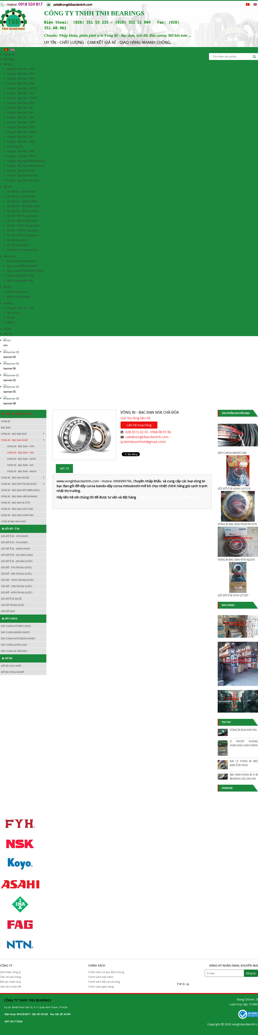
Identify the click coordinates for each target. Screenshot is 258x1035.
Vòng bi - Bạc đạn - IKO (20, 93)
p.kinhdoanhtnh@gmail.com (143, 441)
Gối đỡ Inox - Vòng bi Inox (22, 250)
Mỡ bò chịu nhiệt (17, 292)
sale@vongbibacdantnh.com (147, 437)
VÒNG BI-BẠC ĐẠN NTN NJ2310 (236, 559)
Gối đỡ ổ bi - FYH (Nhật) (21, 196)
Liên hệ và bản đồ (10, 986)
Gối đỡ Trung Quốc (18, 245)
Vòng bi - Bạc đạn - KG (20, 107)
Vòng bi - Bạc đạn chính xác (23, 180)
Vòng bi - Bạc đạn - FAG (20, 69)
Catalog (7, 303)
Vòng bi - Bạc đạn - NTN (21, 78)
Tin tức (7, 329)
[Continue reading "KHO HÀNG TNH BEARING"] (238, 623)
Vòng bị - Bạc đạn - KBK (20, 151)
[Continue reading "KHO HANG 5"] (238, 661)
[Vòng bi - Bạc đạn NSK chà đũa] (84, 434)
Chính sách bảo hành (100, 977)
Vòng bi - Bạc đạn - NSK (20, 83)
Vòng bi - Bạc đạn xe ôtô (21, 170)
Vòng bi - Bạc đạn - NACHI (22, 98)
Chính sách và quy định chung (106, 972)
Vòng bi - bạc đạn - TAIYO (22, 156)
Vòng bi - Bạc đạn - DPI (20, 112)
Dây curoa (9, 256)
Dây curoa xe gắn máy (20, 280)
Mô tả (64, 468)
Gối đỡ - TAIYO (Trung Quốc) (23, 225)
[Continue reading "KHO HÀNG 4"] (238, 698)
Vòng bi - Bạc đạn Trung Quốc (19, 483)
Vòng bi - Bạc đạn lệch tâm (22, 175)
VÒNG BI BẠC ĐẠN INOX (13, 521)
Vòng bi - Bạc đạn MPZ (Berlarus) (26, 161)
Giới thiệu (9, 59)
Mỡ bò (7, 287)
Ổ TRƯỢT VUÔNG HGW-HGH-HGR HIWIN (244, 743)
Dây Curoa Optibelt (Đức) (22, 261)
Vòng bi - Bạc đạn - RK (20, 136)
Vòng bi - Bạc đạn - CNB (21, 127)
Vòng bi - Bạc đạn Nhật (14, 439)
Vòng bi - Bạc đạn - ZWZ (21, 122)
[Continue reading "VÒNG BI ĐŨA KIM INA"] (223, 732)
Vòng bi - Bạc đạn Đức (14, 433)
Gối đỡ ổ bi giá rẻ (17, 240)
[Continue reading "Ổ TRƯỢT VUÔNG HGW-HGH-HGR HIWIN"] (223, 748)
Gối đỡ (7, 187)
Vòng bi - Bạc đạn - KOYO (21, 88)
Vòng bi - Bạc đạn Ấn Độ (15, 477)
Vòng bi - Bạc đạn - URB (20, 141)
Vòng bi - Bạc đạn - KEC (20, 103)
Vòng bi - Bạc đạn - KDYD (21, 132)
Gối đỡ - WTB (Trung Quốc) (22, 235)
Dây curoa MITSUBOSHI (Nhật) (25, 271)
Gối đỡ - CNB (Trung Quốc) (22, 230)
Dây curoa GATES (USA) (20, 275)
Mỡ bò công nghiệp (18, 296)
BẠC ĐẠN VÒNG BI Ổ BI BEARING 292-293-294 (244, 776)
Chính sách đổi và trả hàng (104, 982)
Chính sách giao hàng (101, 986)
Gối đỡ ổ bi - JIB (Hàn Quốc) (23, 211)
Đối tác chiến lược (10, 982)
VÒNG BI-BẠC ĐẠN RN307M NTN (237, 524)
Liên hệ (7, 334)
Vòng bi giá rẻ (15, 146)
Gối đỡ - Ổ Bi (12, 528)
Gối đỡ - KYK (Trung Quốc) (22, 216)
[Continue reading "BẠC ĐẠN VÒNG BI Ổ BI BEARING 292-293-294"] (223, 777)
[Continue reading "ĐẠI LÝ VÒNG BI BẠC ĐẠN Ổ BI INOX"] (223, 764)
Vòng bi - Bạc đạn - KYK (20, 117)
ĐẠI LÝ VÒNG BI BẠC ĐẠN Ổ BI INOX (244, 763)
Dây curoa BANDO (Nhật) (22, 266)
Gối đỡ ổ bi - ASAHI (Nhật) (22, 201)
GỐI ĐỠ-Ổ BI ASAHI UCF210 (234, 488)
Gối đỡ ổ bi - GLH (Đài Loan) (23, 206)
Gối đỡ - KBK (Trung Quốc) (22, 220)
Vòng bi (7, 64)
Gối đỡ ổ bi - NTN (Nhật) (21, 191)
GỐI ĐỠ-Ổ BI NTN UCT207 (233, 595)
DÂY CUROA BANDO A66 (232, 453)
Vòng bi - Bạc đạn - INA (20, 74)
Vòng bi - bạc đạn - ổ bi (20, 308)
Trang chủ (9, 54)
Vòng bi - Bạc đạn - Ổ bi (18, 413)
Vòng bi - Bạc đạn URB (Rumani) (26, 166)
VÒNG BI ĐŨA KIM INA (243, 730)
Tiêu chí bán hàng (10, 977)
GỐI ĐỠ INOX (8, 611)
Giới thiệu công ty (10, 972)
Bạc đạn (5, 427)
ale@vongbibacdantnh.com (73, 4)
